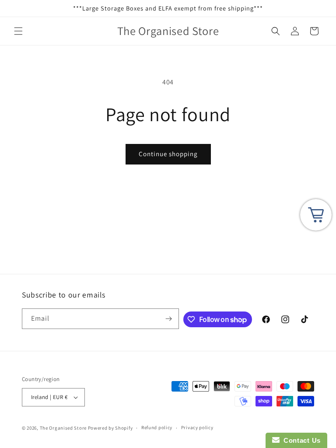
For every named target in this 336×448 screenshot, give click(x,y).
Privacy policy (197, 427)
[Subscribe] (168, 318)
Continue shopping (168, 154)
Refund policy (156, 427)
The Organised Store (63, 428)
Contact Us (300, 440)
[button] (18, 31)
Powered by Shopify (110, 428)
